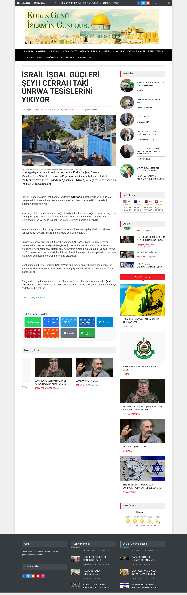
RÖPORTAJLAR (84, 57)
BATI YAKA (84, 51)
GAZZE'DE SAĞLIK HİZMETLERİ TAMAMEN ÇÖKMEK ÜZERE (143, 554)
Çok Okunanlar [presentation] (143, 277)
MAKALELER (41, 51)
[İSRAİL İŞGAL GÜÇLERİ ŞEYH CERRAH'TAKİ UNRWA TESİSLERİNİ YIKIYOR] (69, 140)
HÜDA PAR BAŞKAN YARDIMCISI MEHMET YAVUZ (151, 177)
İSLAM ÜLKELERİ (51, 57)
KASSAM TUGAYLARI (136, 51)
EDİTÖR (140, 90)
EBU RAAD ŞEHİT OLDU (74, 381)
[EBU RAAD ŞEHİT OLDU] (81, 367)
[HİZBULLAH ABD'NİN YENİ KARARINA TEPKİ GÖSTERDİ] (142, 300)
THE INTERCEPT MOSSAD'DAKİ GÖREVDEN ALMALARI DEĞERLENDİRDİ (150, 261)
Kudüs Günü (69, 110)
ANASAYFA (29, 51)
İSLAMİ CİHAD (119, 51)
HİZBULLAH (96, 51)
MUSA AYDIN (143, 122)
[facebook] (139, 3)
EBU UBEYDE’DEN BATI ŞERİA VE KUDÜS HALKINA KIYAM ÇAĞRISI (38, 382)
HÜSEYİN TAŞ (143, 159)
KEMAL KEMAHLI (145, 107)
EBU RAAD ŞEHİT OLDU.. (72, 3)
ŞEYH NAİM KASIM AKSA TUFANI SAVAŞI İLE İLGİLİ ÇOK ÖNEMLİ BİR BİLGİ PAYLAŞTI (144, 568)
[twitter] (143, 3)
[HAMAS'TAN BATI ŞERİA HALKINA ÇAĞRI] (142, 347)
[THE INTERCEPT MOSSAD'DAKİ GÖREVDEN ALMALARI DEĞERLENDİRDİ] (142, 468)
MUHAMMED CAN (145, 139)
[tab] (142, 278)
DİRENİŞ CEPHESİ (155, 51)
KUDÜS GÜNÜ (54, 51)
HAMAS (107, 51)
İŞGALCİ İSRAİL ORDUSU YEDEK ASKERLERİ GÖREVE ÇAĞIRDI (96, 582)
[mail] (148, 3)
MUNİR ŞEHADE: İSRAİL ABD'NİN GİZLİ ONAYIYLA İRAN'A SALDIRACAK (144, 582)
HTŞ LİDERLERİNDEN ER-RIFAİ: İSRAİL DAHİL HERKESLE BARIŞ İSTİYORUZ (97, 554)
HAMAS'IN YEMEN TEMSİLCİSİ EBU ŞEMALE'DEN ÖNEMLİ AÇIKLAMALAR (93, 568)
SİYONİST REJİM (68, 57)
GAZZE (74, 51)
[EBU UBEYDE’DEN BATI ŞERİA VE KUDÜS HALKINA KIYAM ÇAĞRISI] (40, 367)
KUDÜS (66, 51)
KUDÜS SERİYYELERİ (33, 57)
